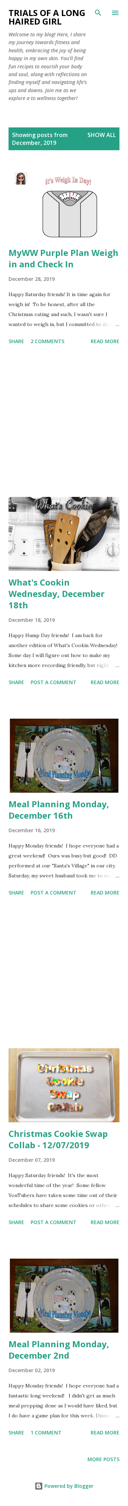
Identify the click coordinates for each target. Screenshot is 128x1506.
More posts (103, 1459)
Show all (101, 135)
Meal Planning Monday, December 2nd (59, 1349)
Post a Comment (53, 682)
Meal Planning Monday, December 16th (59, 809)
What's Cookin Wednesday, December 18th (57, 593)
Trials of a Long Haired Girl (47, 17)
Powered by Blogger (68, 1486)
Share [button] (16, 341)
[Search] (98, 13)
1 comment (46, 1432)
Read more (105, 341)
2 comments (47, 341)
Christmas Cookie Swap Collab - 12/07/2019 (58, 1139)
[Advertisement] (64, 422)
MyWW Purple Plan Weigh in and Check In (63, 258)
